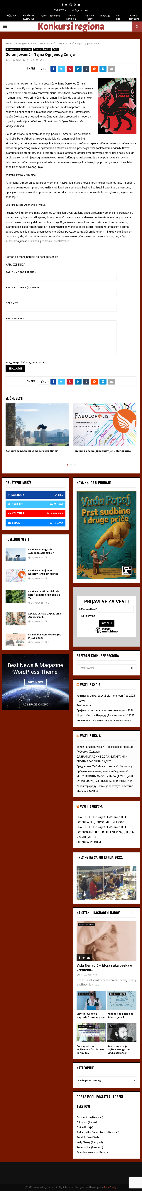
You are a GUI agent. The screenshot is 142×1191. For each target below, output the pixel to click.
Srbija (55, 49)
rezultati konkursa (71, 17)
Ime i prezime (88, 616)
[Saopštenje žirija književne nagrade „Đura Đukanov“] (121, 1032)
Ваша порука (15, 318)
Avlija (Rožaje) (85, 1127)
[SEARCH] (132, 668)
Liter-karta (117, 17)
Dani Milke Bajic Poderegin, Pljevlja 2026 (44, 636)
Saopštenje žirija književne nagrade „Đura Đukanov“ (118, 1049)
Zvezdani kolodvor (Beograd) (93, 1152)
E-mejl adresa (88, 608)
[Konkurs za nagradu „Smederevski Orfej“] (16, 554)
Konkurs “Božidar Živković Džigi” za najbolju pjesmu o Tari (44, 594)
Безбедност (84, 705)
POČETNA (11, 15)
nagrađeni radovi (90, 17)
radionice (55, 15)
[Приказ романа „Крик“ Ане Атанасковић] (16, 618)
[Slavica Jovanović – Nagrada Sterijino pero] (91, 1000)
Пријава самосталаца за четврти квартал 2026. (105, 710)
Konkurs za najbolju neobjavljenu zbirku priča (102, 451)
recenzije (105, 15)
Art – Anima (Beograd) (90, 1117)
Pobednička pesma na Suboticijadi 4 (120, 1015)
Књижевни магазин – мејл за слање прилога (104, 720)
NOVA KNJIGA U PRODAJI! (94, 482)
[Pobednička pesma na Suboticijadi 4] (121, 1000)
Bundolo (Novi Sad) (88, 1137)
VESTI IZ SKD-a (90, 684)
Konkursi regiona (71, 26)
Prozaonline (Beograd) (90, 1147)
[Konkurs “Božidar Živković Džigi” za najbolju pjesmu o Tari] (16, 596)
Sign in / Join (81, 10)
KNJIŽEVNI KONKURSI (28, 17)
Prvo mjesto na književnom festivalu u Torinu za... (90, 1049)
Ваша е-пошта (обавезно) (24, 287)
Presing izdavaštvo (133, 17)
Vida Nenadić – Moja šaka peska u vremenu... (104, 967)
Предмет (12, 303)
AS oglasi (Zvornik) (88, 1122)
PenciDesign (110, 1187)
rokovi (44, 15)
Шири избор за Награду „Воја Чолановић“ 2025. (106, 715)
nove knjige (26, 49)
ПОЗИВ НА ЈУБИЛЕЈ (89, 842)
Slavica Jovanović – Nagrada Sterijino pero (90, 1015)
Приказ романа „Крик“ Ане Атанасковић (44, 615)
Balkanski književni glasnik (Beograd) (98, 1132)
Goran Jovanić (12, 49)
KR (10, 60)
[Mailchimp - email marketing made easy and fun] (106, 631)
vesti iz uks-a (90, 735)
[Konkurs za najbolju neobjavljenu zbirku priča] (16, 575)
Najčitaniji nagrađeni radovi (99, 912)
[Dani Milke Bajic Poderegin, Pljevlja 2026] (16, 639)
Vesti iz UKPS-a (91, 806)
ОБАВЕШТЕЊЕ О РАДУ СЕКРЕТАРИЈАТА (102, 817)
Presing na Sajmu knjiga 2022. (100, 857)
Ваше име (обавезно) (21, 272)
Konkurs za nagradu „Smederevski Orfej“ (32, 451)
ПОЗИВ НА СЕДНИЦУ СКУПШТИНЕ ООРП (101, 822)
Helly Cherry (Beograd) (90, 1142)
